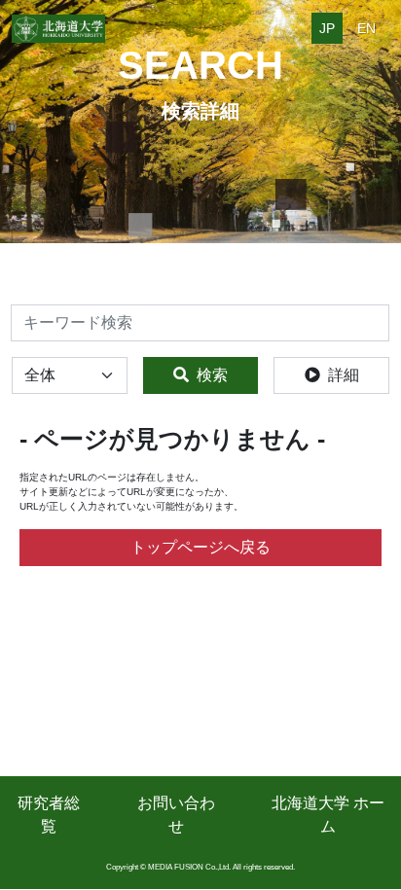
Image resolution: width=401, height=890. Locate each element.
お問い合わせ (176, 815)
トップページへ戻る (200, 547)
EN (366, 28)
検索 (212, 375)
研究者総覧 (49, 815)
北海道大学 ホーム (328, 815)
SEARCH (200, 65)
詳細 (343, 375)
